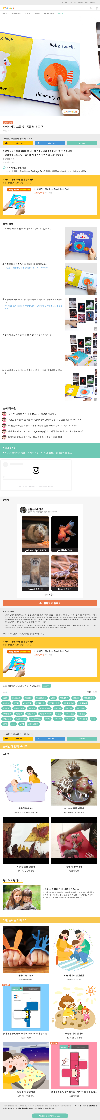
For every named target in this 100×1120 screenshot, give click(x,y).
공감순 (89, 692)
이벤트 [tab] (37, 13)
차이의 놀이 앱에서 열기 (50, 1115)
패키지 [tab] (4, 13)
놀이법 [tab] (60, 13)
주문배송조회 (83, 2)
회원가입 (72, 2)
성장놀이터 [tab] (16, 13)
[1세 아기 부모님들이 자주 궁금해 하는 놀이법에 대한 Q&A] (23, 634)
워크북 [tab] (27, 13)
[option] (50, 66)
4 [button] (56, 118)
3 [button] (52, 118)
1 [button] (44, 118)
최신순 (95, 692)
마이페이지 (94, 2)
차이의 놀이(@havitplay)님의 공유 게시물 (36, 486)
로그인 (64, 2)
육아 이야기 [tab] (49, 13)
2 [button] (48, 118)
